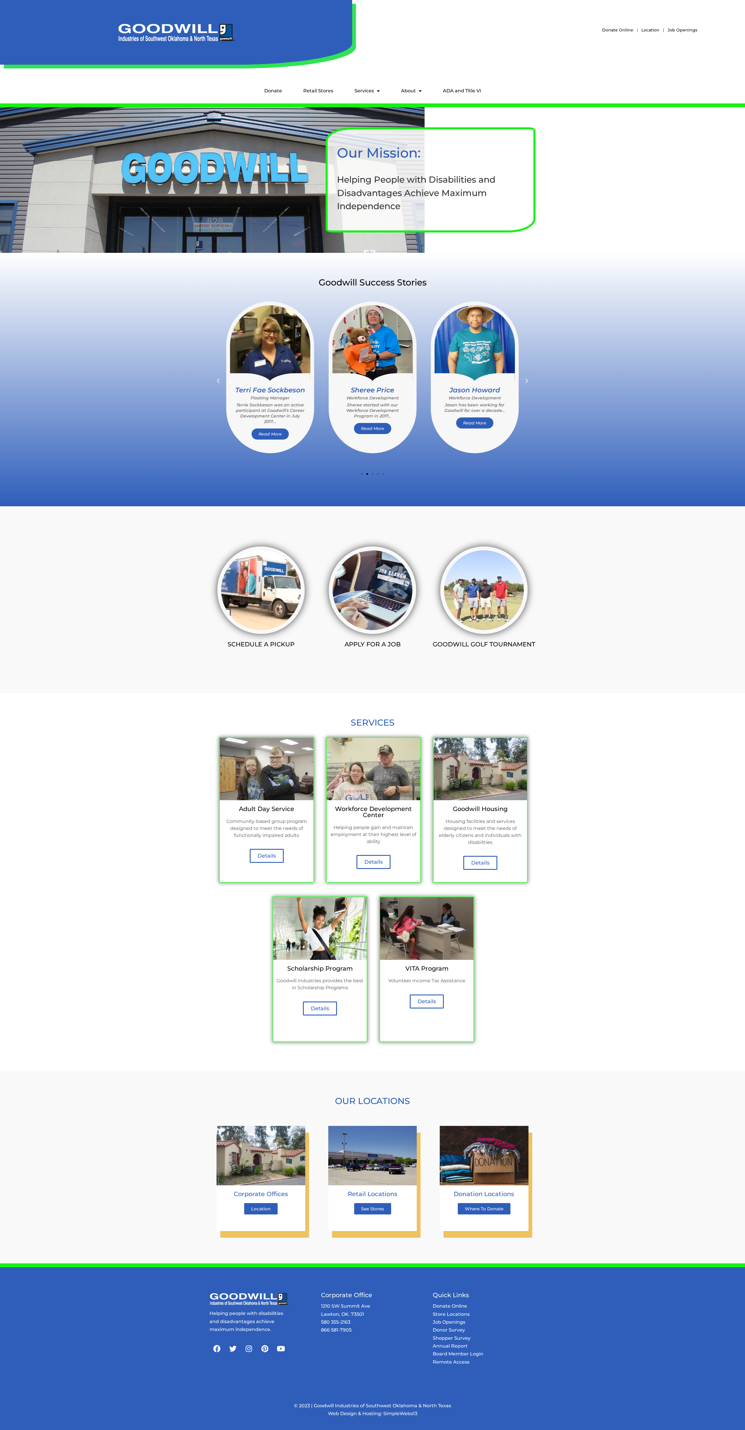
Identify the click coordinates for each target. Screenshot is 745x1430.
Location (650, 30)
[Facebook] (217, 1348)
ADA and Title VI (462, 91)
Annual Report (450, 1346)
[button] (218, 381)
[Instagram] (249, 1348)
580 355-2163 (335, 1322)
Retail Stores (318, 91)
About (408, 91)
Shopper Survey (452, 1338)
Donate (273, 91)
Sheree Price (372, 390)
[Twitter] (233, 1348)
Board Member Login (458, 1354)
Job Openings (682, 30)
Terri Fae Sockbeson (270, 390)
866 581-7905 (336, 1330)
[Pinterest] (265, 1348)
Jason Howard (475, 390)
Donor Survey (449, 1330)
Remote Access (451, 1362)
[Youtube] (281, 1348)
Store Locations (451, 1314)
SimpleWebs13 (400, 1413)
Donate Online (617, 30)
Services (364, 91)
